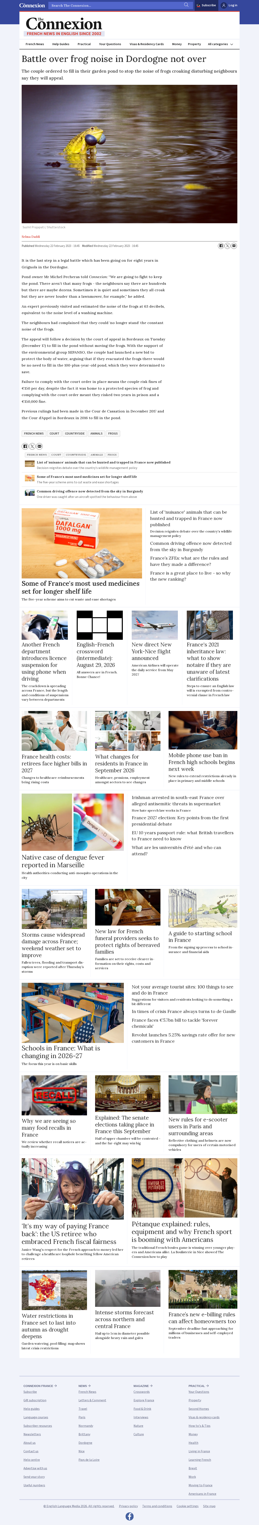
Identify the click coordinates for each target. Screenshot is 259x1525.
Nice (82, 1451)
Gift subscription (34, 1400)
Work (192, 1477)
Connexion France (38, 1386)
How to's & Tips (199, 1426)
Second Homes (199, 1409)
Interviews (141, 1417)
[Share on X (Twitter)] (227, 246)
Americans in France (202, 1494)
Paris (82, 1417)
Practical (84, 44)
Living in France (199, 1451)
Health (193, 1443)
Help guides (31, 1409)
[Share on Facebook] (221, 246)
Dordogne (85, 1443)
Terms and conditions (157, 1506)
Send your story (34, 1477)
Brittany (84, 1434)
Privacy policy (128, 1506)
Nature (138, 1426)
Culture (139, 1434)
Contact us (30, 1451)
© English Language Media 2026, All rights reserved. (79, 1506)
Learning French (200, 1460)
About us (29, 1443)
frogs (113, 433)
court (54, 433)
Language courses (35, 1417)
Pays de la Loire (89, 1460)
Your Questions (110, 44)
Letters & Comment (92, 1400)
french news (34, 433)
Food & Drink (142, 1409)
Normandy (86, 1426)
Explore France (144, 1400)
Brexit (193, 1468)
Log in (233, 5)
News (83, 1386)
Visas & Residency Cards (147, 44)
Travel (83, 1409)
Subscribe (209, 5)
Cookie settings (187, 1506)
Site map (209, 1506)
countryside (75, 433)
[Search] (186, 5)
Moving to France (200, 1485)
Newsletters (32, 1434)
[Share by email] (234, 246)
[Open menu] (222, 44)
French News (35, 44)
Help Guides (60, 44)
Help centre (31, 1460)
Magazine (141, 1386)
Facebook (129, 1517)
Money (177, 44)
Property (194, 44)
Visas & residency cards (204, 1417)
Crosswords (142, 1392)
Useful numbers (34, 1485)
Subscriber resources (37, 1426)
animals (96, 433)
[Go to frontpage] (64, 27)
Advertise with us (35, 1468)
